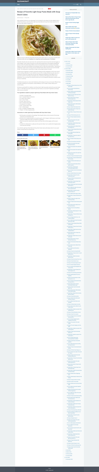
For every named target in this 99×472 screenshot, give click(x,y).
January (69, 66)
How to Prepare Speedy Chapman (74, 264)
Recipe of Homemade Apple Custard (74, 262)
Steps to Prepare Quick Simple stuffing (75, 395)
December (70, 70)
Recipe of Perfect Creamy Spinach (72, 30)
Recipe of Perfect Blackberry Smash (74, 312)
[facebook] (22, 135)
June (69, 81)
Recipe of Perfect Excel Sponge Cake (74, 445)
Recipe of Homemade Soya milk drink (74, 409)
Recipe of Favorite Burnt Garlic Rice (74, 141)
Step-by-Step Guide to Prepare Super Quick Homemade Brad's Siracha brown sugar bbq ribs (73, 18)
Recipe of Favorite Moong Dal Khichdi (74, 272)
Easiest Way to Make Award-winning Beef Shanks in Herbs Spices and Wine (73, 53)
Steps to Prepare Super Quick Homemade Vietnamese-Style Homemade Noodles (71, 43)
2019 (68, 457)
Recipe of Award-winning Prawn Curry (75, 259)
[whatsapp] (55, 135)
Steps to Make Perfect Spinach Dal (74, 106)
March (69, 451)
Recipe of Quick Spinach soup (73, 260)
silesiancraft (23, 1)
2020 (68, 68)
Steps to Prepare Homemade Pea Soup (75, 155)
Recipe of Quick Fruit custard (73, 314)
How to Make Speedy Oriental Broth (74, 422)
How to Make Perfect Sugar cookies (74, 193)
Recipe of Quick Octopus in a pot (74, 443)
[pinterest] (44, 135)
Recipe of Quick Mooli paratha (73, 296)
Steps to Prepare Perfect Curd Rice (74, 379)
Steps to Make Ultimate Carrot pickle (74, 173)
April (69, 450)
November (70, 72)
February (69, 65)
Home (18, 4)
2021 (68, 61)
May (69, 83)
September (70, 76)
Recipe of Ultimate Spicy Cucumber (74, 304)
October (69, 74)
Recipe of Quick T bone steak (73, 381)
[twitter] (33, 135)
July (68, 63)
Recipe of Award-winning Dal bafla (74, 251)
